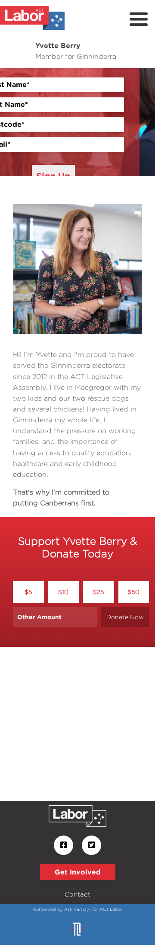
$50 (134, 591)
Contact (77, 894)
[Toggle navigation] (139, 19)
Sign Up (53, 175)
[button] (11, 122)
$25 (98, 591)
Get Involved (78, 872)
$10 (63, 591)
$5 (28, 591)
